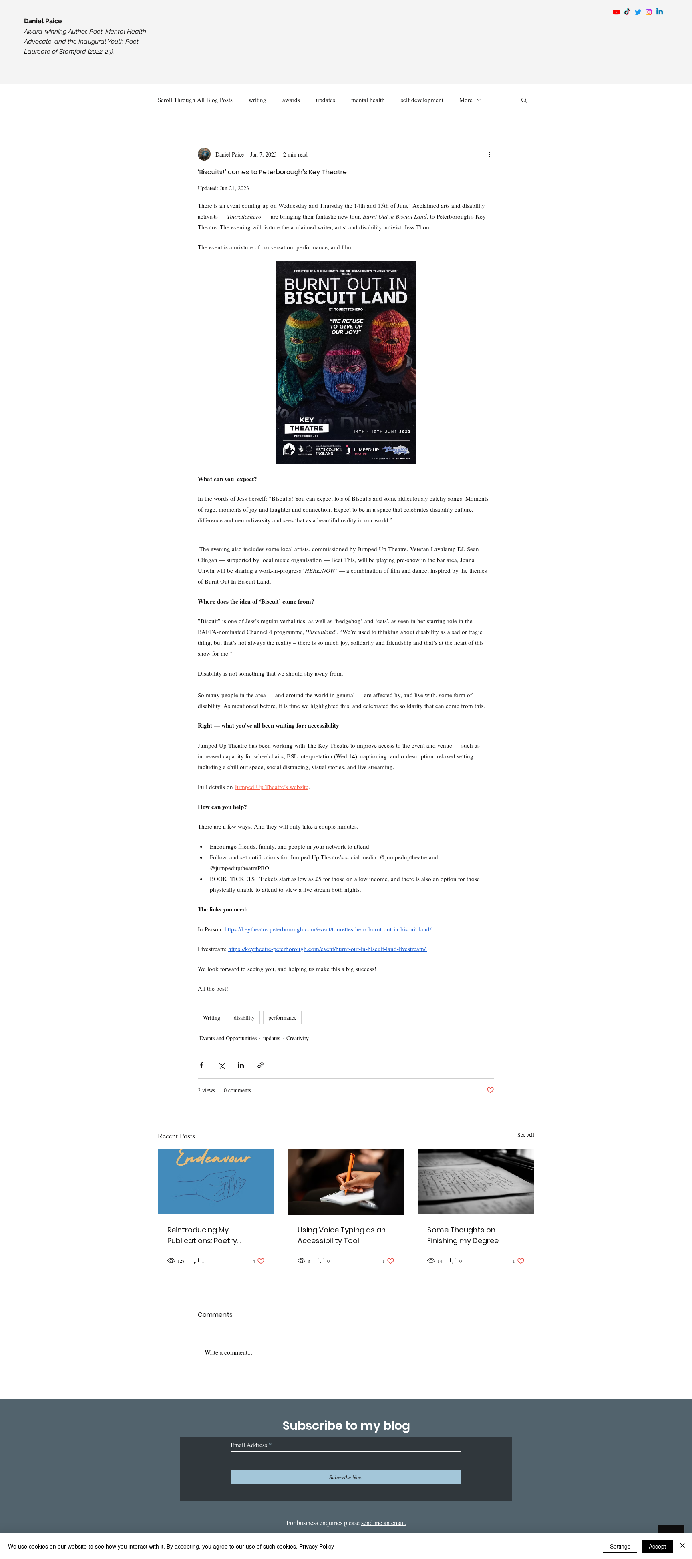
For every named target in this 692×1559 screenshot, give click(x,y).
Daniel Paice (43, 21)
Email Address (249, 1445)
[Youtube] (616, 12)
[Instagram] (649, 12)
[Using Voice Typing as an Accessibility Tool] (346, 1182)
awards (291, 100)
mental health (368, 100)
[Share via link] (260, 1065)
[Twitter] (638, 12)
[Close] (682, 1546)
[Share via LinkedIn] (241, 1065)
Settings (620, 1546)
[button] (524, 99)
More (466, 100)
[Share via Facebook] (201, 1065)
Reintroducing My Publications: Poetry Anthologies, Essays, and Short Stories (210, 1235)
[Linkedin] (660, 12)
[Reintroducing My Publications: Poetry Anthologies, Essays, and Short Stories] (216, 1181)
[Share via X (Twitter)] (221, 1065)
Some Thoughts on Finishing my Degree (463, 1235)
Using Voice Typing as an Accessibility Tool (342, 1235)
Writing (211, 1017)
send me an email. (383, 1522)
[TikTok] (627, 12)
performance (282, 1017)
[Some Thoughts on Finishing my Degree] (476, 1181)
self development (422, 100)
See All (525, 1134)
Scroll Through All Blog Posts (195, 100)
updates (325, 100)
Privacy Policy (316, 1546)
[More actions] (489, 154)
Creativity (297, 1038)
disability (244, 1017)
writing (257, 100)
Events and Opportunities (228, 1038)
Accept (657, 1546)
